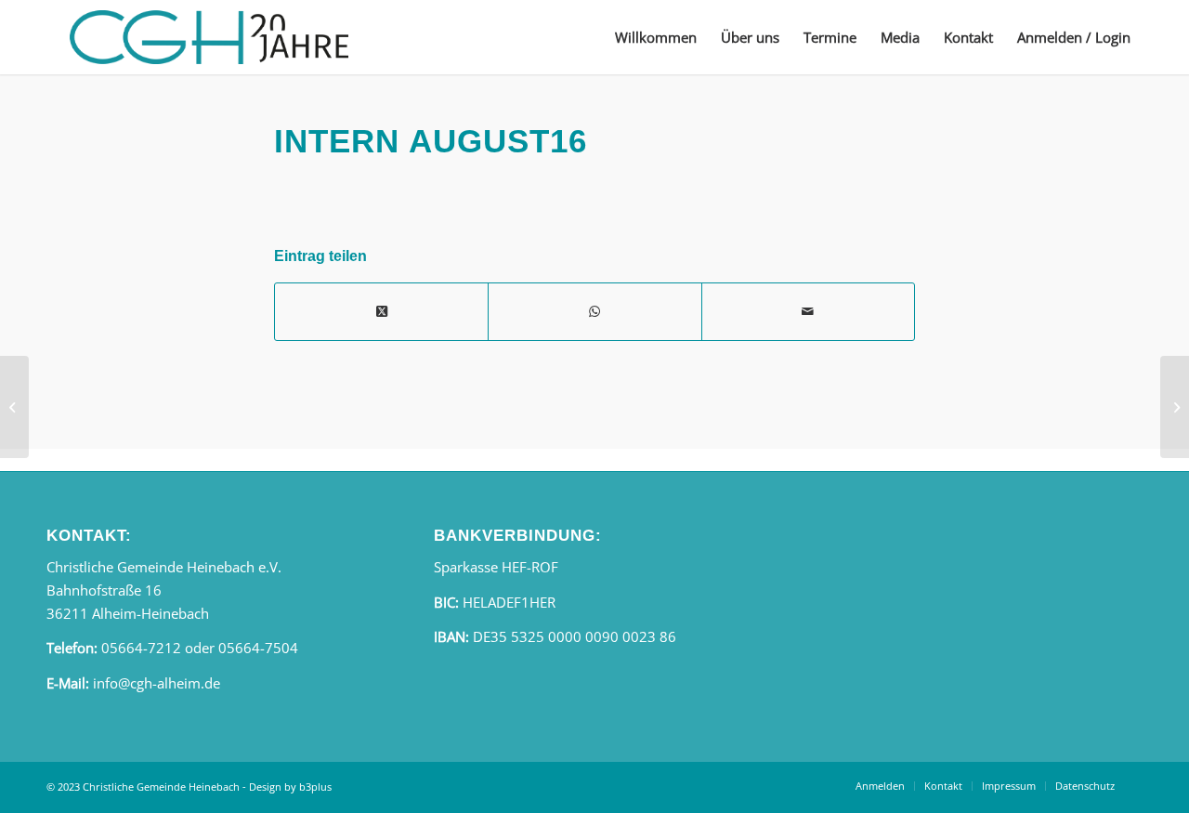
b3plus (315, 786)
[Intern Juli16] (14, 407)
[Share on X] (381, 311)
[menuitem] (656, 37)
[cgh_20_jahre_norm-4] (209, 37)
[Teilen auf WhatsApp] (594, 311)
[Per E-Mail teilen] (808, 311)
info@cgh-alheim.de (156, 683)
